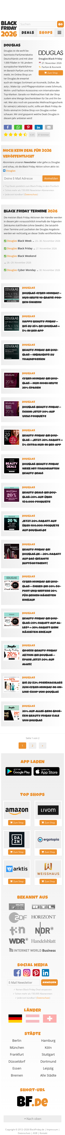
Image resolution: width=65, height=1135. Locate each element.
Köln (48, 1047)
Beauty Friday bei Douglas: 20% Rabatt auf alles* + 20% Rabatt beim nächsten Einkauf (41, 625)
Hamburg (48, 1040)
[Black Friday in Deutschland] (16, 1021)
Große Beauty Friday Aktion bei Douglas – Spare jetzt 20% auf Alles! (39, 657)
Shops (46, 32)
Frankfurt (17, 1054)
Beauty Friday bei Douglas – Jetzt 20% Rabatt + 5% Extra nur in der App (42, 440)
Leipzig (48, 1068)
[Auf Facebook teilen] (8, 127)
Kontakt (43, 1133)
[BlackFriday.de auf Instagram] (27, 975)
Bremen (17, 1075)
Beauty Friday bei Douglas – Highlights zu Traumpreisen (40, 354)
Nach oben (34, 1119)
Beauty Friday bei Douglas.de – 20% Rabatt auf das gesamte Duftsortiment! (41, 556)
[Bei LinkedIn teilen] (39, 127)
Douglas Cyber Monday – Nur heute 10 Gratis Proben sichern (42, 298)
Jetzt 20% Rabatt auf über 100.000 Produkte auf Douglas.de (40, 525)
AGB (35, 1133)
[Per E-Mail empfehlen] (49, 127)
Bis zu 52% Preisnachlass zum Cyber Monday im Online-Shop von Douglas (42, 687)
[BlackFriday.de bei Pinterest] (37, 975)
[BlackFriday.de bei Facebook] (18, 975)
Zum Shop (52, 72)
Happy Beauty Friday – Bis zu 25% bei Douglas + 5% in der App (41, 326)
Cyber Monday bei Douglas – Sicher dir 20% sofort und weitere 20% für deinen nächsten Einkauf (41, 590)
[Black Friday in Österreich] (32, 1021)
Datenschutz (31, 194)
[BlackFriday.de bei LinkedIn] (46, 975)
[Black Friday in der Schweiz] (48, 1021)
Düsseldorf (16, 1061)
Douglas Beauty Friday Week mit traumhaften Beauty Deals (40, 468)
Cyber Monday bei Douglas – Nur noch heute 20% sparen (40, 383)
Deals (28, 32)
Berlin (16, 1040)
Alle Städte (48, 1075)
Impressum (52, 1129)
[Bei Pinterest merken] (28, 127)
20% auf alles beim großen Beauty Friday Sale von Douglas (42, 716)
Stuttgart (48, 1054)
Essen (16, 1068)
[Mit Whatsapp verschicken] (18, 127)
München (17, 1047)
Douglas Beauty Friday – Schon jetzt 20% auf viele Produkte (41, 411)
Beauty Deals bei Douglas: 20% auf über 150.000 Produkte (39, 497)
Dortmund (48, 1061)
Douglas (10, 170)
